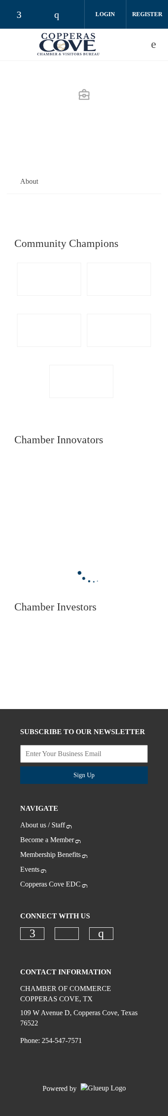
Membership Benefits (50, 854)
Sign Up (84, 775)
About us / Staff (42, 825)
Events (29, 869)
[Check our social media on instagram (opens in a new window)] (101, 933)
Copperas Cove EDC (50, 884)
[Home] (68, 44)
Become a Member (47, 839)
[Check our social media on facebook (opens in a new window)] (32, 933)
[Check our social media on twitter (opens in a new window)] (67, 933)
